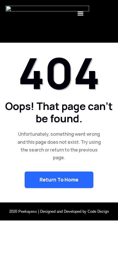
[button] (80, 13)
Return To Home (59, 179)
